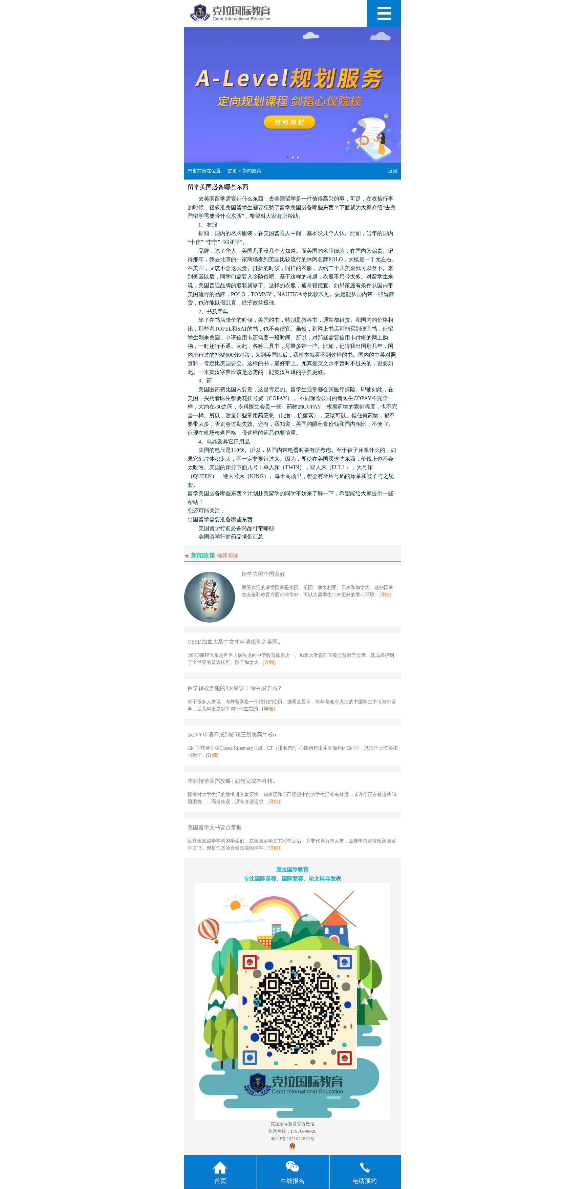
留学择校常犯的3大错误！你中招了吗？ (235, 688)
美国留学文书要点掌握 (215, 827)
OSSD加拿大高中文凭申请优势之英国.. (234, 642)
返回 (392, 170)
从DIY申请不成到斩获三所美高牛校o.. (233, 734)
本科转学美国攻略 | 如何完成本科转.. (231, 781)
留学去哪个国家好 (263, 574)
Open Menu (384, 13)
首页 (232, 170)
